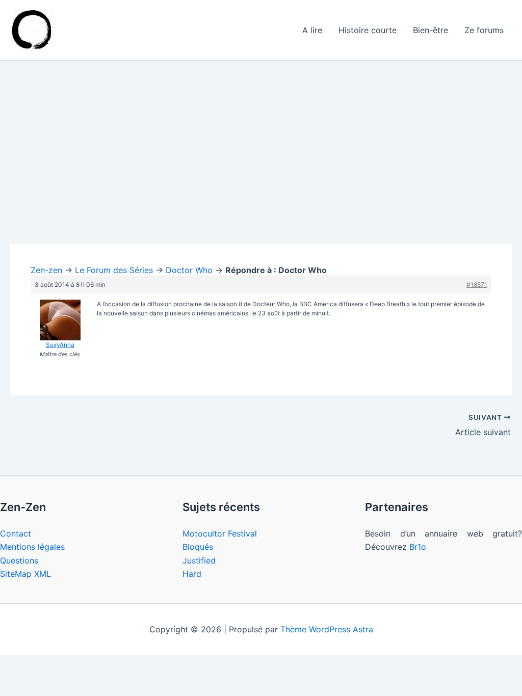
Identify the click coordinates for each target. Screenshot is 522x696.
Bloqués (197, 547)
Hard (191, 574)
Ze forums (484, 30)
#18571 (476, 284)
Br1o (417, 547)
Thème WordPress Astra (326, 629)
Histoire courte (367, 30)
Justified (199, 560)
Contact (15, 533)
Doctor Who (189, 270)
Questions (19, 560)
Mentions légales (32, 547)
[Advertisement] (261, 168)
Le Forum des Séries (114, 270)
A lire (312, 30)
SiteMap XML (25, 574)
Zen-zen (46, 270)
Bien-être (430, 30)
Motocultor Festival (219, 533)
